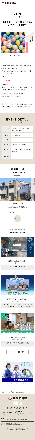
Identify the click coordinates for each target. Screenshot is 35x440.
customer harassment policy (20, 413)
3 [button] (14, 383)
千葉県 (9, 420)
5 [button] (19, 383)
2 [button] (11, 383)
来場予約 (11, 212)
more (24, 212)
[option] (17, 195)
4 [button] (16, 383)
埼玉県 (3, 420)
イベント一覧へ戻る (17, 352)
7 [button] (23, 383)
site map (4, 413)
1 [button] (9, 383)
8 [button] (26, 383)
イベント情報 (9, 391)
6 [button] (21, 383)
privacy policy (10, 413)
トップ (2, 391)
